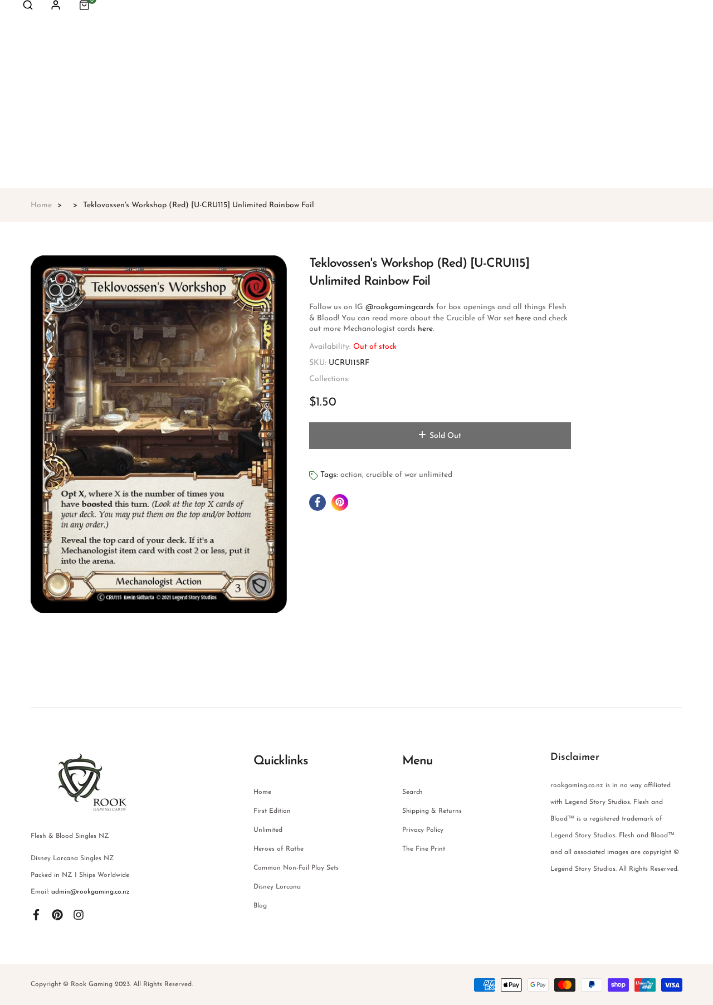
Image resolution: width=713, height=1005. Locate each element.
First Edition (272, 811)
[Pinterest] (57, 914)
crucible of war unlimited (409, 475)
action (351, 475)
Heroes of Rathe (278, 849)
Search (412, 792)
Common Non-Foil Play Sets (296, 868)
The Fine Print (423, 849)
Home (262, 792)
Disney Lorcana (277, 887)
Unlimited (267, 830)
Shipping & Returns (432, 811)
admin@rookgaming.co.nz (90, 892)
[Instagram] (78, 914)
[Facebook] (36, 914)
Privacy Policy (422, 830)
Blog (260, 905)
